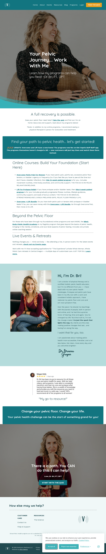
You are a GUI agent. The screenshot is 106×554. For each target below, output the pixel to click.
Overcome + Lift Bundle (27, 202)
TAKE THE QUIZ (94, 5)
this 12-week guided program (58, 180)
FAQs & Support (23, 527)
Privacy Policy (38, 548)
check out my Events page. (34, 244)
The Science (39, 520)
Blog (66, 5)
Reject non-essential (68, 546)
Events (49, 5)
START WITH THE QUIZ (53, 483)
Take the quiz (58, 120)
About (42, 5)
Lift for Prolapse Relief (26, 190)
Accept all (51, 546)
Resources (58, 5)
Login (82, 5)
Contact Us (21, 522)
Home (35, 5)
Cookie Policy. (84, 540)
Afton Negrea (24, 549)
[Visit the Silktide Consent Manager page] (98, 546)
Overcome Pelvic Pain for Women (31, 175)
